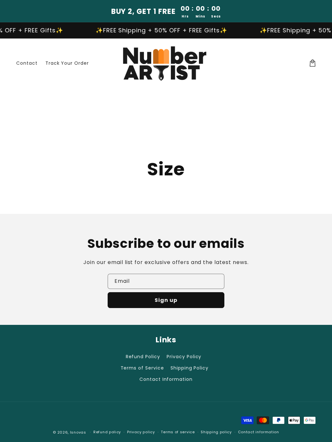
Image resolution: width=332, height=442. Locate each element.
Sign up (166, 300)
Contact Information (166, 379)
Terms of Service (142, 368)
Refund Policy (143, 356)
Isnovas (78, 432)
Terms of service (178, 432)
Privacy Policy (184, 356)
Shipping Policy (189, 368)
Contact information (258, 432)
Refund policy (107, 432)
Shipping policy (216, 432)
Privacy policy (141, 432)
